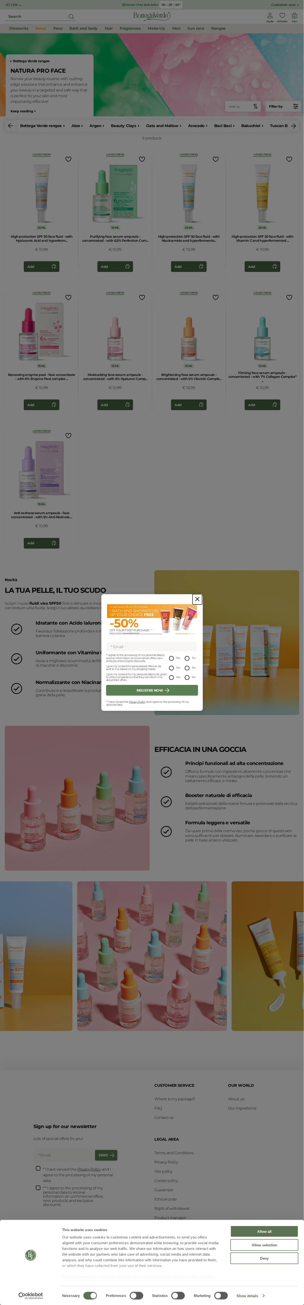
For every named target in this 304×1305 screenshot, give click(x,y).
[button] (10, 126)
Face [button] (57, 28)
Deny (264, 1258)
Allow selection (264, 1245)
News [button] (40, 28)
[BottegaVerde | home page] (152, 16)
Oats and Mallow (162, 125)
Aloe (75, 125)
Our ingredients (242, 1108)
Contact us (164, 1117)
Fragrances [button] (130, 28)
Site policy (163, 1171)
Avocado (196, 125)
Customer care (283, 5)
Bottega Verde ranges (31, 61)
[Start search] (71, 16)
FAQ (158, 1108)
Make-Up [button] (156, 28)
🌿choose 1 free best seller (140, 4)
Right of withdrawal (171, 1208)
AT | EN (12, 5)
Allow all (264, 1231)
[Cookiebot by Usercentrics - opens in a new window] (31, 1295)
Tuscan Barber (284, 125)
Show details (247, 1296)
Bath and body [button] (83, 28)
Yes (178, 658)
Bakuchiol (250, 125)
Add (30, 267)
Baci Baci (223, 125)
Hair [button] (109, 28)
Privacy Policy (137, 701)
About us (236, 1099)
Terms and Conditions (174, 1153)
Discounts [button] (18, 28)
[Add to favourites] (68, 159)
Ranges (218, 28)
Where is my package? (174, 1099)
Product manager (170, 1217)
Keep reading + (23, 111)
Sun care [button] (195, 28)
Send (103, 1155)
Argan (95, 125)
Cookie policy (166, 1180)
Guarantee (163, 1190)
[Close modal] (197, 599)
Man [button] (176, 28)
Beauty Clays (123, 125)
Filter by (275, 106)
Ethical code (165, 1199)
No (193, 658)
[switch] (136, 1295)
